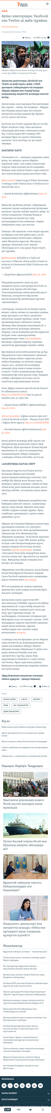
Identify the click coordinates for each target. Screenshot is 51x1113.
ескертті (21, 633)
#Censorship (12, 416)
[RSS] (34, 1085)
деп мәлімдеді (33, 339)
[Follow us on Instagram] (22, 1085)
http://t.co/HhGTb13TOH (14, 395)
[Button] (26, 37)
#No (4, 416)
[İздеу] (43, 1109)
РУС (19, 1110)
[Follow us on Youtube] (16, 1085)
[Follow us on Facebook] (4, 1085)
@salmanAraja (9, 258)
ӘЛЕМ (4, 11)
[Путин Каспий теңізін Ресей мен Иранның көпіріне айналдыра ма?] (25, 825)
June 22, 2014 (8, 408)
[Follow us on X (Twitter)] (10, 1085)
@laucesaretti (8, 180)
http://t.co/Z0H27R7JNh (37, 423)
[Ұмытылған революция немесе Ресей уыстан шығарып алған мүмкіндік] (25, 784)
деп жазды (30, 580)
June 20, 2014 (39, 275)
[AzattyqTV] (31, 1109)
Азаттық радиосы (10, 27)
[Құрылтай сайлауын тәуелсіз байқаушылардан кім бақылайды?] (25, 866)
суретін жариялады (21, 550)
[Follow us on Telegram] (28, 1085)
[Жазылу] (40, 1085)
